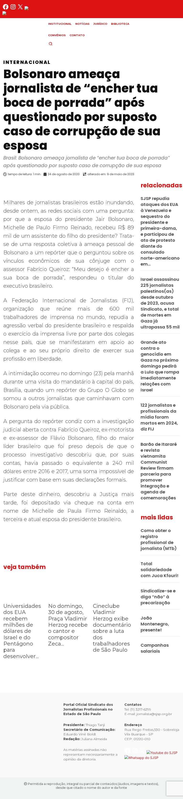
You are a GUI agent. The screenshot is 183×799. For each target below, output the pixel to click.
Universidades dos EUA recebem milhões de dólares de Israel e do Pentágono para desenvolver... (22, 631)
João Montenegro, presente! (155, 624)
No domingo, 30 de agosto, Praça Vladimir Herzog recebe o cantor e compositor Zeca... (68, 625)
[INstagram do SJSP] (13, 9)
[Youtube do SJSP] (40, 9)
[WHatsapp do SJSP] (19, 14)
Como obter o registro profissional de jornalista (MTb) (159, 539)
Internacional (27, 62)
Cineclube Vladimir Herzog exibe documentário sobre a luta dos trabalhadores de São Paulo (112, 628)
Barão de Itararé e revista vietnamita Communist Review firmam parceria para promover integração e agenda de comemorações (159, 471)
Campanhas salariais (155, 648)
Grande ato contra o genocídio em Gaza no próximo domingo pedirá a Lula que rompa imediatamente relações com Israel (160, 366)
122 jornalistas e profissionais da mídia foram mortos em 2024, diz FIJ (159, 417)
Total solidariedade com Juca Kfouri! (159, 570)
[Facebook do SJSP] (6, 9)
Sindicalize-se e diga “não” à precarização (158, 597)
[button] (59, 44)
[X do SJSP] (21, 9)
